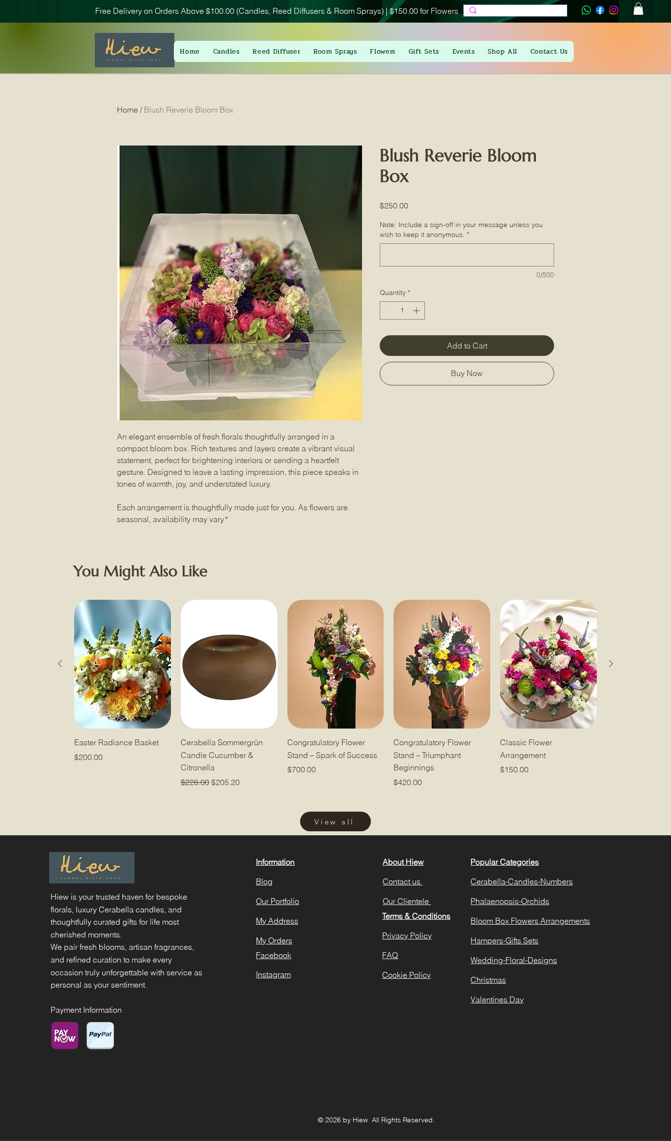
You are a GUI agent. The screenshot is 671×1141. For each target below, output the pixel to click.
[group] (335, 694)
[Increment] (417, 310)
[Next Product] (611, 664)
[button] (638, 8)
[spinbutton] (402, 310)
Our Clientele (407, 901)
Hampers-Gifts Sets (504, 940)
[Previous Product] (60, 664)
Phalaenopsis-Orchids (510, 901)
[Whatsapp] (586, 10)
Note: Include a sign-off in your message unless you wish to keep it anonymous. (461, 229)
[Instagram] (613, 10)
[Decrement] (387, 310)
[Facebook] (600, 10)
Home (127, 110)
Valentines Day (497, 999)
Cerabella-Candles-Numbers (522, 881)
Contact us (402, 881)
